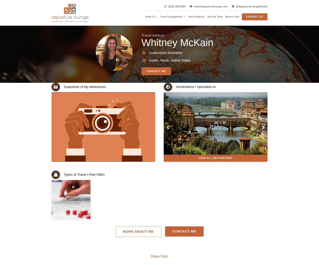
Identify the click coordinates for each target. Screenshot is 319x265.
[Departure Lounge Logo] (70, 5)
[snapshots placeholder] (74, 127)
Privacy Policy (159, 256)
